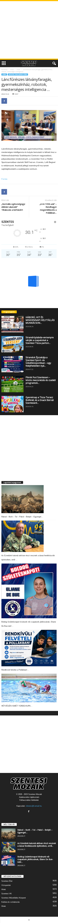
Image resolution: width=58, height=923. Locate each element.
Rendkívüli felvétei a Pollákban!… (15, 670)
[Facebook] (4, 101)
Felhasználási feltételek (29, 800)
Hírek (12, 69)
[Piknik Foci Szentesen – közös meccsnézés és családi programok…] (12, 384)
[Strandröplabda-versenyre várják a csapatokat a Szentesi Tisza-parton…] (12, 344)
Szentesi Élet (6, 881)
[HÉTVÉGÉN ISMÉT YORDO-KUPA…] (29, 688)
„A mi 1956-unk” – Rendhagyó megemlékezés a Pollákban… (48, 208)
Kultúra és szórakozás (10, 902)
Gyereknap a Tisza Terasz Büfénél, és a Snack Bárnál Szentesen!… (40, 400)
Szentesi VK (6, 894)
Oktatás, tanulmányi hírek (18, 74)
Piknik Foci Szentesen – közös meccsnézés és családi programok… (41, 380)
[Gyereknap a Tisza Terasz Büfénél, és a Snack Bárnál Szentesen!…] (12, 404)
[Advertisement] (29, 30)
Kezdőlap (4, 69)
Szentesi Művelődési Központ (13, 898)
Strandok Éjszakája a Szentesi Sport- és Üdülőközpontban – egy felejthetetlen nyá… (38, 361)
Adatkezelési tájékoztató (29, 797)
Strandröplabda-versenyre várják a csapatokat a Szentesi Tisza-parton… (40, 340)
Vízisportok (6, 885)
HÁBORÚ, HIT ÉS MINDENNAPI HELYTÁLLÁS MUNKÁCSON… (40, 320)
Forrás (4, 179)
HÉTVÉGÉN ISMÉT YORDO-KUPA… (16, 706)
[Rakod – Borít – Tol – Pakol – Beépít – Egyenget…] (22, 499)
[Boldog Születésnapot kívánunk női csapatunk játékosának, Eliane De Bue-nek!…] (29, 591)
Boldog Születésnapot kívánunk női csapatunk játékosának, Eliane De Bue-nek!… (35, 859)
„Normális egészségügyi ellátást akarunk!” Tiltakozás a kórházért (13, 207)
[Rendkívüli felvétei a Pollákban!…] (29, 648)
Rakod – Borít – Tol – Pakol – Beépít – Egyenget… (22, 517)
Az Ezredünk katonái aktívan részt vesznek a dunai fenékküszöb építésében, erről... (36, 844)
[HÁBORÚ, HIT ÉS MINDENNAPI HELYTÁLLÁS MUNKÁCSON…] (12, 324)
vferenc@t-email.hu (34, 806)
